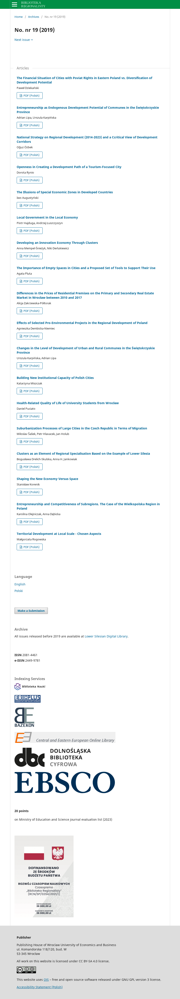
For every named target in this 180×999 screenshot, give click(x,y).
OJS (46, 979)
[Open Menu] (14, 4)
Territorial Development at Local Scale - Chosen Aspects (59, 534)
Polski (18, 591)
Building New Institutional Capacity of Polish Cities (55, 378)
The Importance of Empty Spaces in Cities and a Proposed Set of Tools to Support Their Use (86, 268)
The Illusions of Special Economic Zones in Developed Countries (65, 192)
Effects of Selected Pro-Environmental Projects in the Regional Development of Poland (82, 323)
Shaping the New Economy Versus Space (47, 479)
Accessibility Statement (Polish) (40, 987)
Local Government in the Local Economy (47, 217)
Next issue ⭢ (23, 40)
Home (18, 17)
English (19, 584)
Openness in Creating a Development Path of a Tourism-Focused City (69, 167)
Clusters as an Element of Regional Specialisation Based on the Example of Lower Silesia (83, 453)
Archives (33, 17)
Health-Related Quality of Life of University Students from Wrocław (68, 403)
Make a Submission (31, 611)
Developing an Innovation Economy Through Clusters (57, 243)
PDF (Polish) (31, 96)
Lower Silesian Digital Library (106, 636)
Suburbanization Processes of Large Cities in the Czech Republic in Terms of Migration (82, 428)
